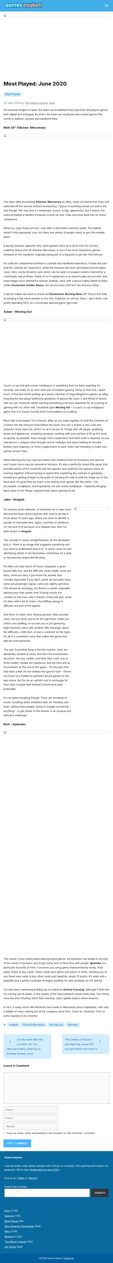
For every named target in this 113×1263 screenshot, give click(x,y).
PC (100, 980)
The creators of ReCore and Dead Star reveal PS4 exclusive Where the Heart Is (81, 1044)
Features (9, 1215)
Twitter (21, 1178)
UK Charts (10, 1246)
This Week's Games (15, 1241)
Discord (33, 1178)
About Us (69, 1258)
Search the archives (15, 1186)
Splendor (73, 1024)
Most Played (12, 94)
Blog (6, 1210)
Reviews (9, 1236)
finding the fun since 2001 (44, 1169)
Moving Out (56, 1024)
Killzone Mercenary (34, 1024)
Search (100, 1192)
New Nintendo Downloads (19, 1226)
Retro (7, 1231)
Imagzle (13, 1024)
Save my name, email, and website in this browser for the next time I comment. (51, 1133)
